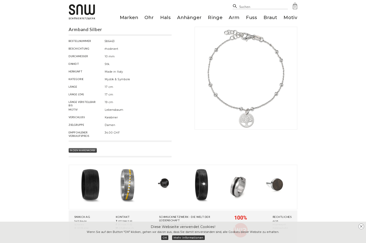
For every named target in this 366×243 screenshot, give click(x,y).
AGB (275, 221)
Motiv (290, 18)
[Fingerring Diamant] (201, 184)
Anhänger (189, 18)
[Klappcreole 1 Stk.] (238, 184)
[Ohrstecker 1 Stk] (164, 184)
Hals (165, 18)
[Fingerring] (90, 184)
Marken (129, 18)
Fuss (251, 18)
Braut (270, 18)
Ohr (149, 18)
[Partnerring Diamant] (127, 184)
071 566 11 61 (125, 221)
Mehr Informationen (188, 237)
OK (165, 237)
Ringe (215, 18)
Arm (234, 18)
